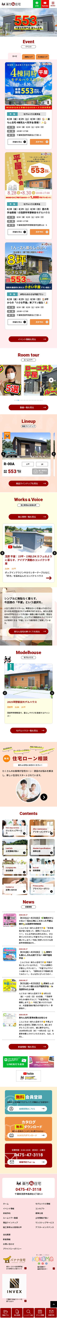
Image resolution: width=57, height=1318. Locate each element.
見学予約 (39, 141)
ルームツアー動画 (10, 1218)
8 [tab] (26, 400)
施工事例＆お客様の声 (12, 1227)
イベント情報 (8, 1208)
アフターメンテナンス (44, 1227)
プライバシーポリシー (12, 1248)
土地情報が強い (41, 1218)
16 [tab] (38, 400)
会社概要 (6, 1234)
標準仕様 (39, 1213)
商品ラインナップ (10, 1222)
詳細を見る (17, 141)
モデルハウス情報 (42, 1203)
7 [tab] (24, 400)
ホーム (6, 1203)
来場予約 (6, 1213)
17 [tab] (40, 400)
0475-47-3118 (28, 1189)
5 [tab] (21, 400)
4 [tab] (19, 400)
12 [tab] (32, 400)
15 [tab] (37, 400)
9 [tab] (27, 400)
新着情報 (6, 1239)
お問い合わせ (8, 1244)
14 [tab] (35, 400)
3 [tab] (18, 400)
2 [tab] (16, 400)
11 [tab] (30, 400)
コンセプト (40, 1208)
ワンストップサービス (44, 1222)
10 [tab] (29, 400)
